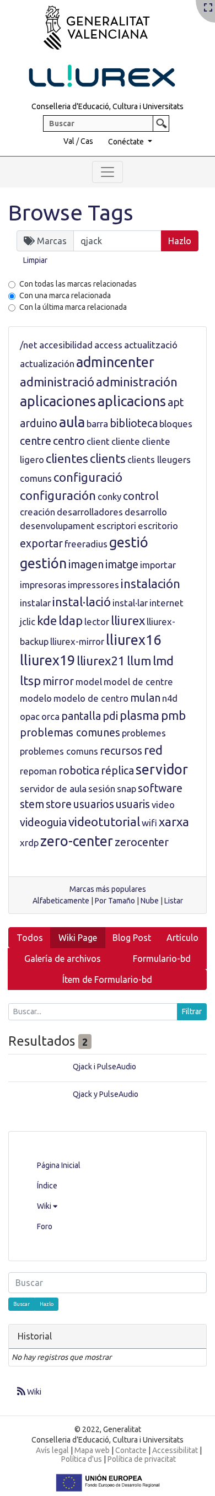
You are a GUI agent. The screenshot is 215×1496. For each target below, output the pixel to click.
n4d (170, 698)
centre (35, 441)
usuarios (93, 804)
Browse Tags (70, 212)
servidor (162, 769)
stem (32, 804)
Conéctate (127, 141)
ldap (70, 620)
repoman (38, 771)
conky (109, 496)
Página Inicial (58, 1165)
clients (108, 458)
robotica (78, 771)
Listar (173, 900)
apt (176, 402)
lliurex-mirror (77, 641)
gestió (128, 542)
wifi (149, 822)
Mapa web (92, 1450)
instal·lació (81, 602)
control (141, 496)
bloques (175, 423)
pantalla (81, 716)
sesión (101, 788)
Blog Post (131, 938)
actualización (47, 363)
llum (139, 661)
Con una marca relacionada (65, 295)
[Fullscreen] (208, 8)
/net (28, 345)
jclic (27, 621)
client (98, 441)
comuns (36, 478)
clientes (67, 458)
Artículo (182, 938)
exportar (41, 543)
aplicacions (132, 401)
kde (47, 620)
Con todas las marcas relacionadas (78, 283)
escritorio (158, 525)
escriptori (116, 525)
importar (158, 564)
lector (96, 621)
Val (68, 141)
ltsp (30, 680)
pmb (173, 715)
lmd (163, 661)
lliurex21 (101, 661)
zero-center (76, 841)
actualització (151, 345)
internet (166, 603)
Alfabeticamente (61, 900)
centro (69, 441)
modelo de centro (90, 698)
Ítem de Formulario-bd (107, 979)
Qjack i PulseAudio (104, 1066)
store (59, 804)
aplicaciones (58, 401)
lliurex (128, 620)
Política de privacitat (142, 1459)
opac (30, 716)
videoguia (43, 822)
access (108, 345)
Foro (44, 1226)
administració (57, 382)
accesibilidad (66, 345)
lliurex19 (47, 660)
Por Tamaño (115, 900)
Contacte (131, 1450)
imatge (121, 564)
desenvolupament (57, 525)
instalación (150, 583)
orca (50, 716)
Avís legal (52, 1450)
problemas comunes (70, 733)
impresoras (43, 584)
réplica (117, 771)
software (160, 788)
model (89, 681)
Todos (30, 938)
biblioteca (134, 423)
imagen (86, 564)
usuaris (133, 804)
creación (37, 512)
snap (126, 788)
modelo (36, 698)
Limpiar (35, 260)
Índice (47, 1185)
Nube (150, 900)
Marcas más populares (107, 889)
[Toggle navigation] (107, 172)
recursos (121, 751)
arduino (38, 423)
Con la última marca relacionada (73, 307)
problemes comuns (59, 751)
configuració (87, 477)
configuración (58, 495)
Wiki (45, 1206)
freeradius (86, 544)
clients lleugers (159, 459)
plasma (139, 715)
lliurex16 (133, 640)
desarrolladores (90, 512)
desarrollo (146, 512)
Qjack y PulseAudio (105, 1094)
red (153, 750)
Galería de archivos (62, 959)
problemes (144, 733)
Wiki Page (77, 938)
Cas (86, 141)
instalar (35, 603)
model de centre (138, 681)
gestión (43, 563)
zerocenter (142, 842)
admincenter (115, 362)
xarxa (174, 821)
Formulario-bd (162, 959)
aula (72, 422)
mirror (58, 681)
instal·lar (130, 603)
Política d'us (81, 1459)
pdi (110, 716)
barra (97, 423)
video (163, 804)
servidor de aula (53, 788)
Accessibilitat (175, 1450)
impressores (93, 584)
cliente (125, 441)
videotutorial (104, 821)
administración (137, 382)
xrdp (29, 842)
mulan (145, 698)
